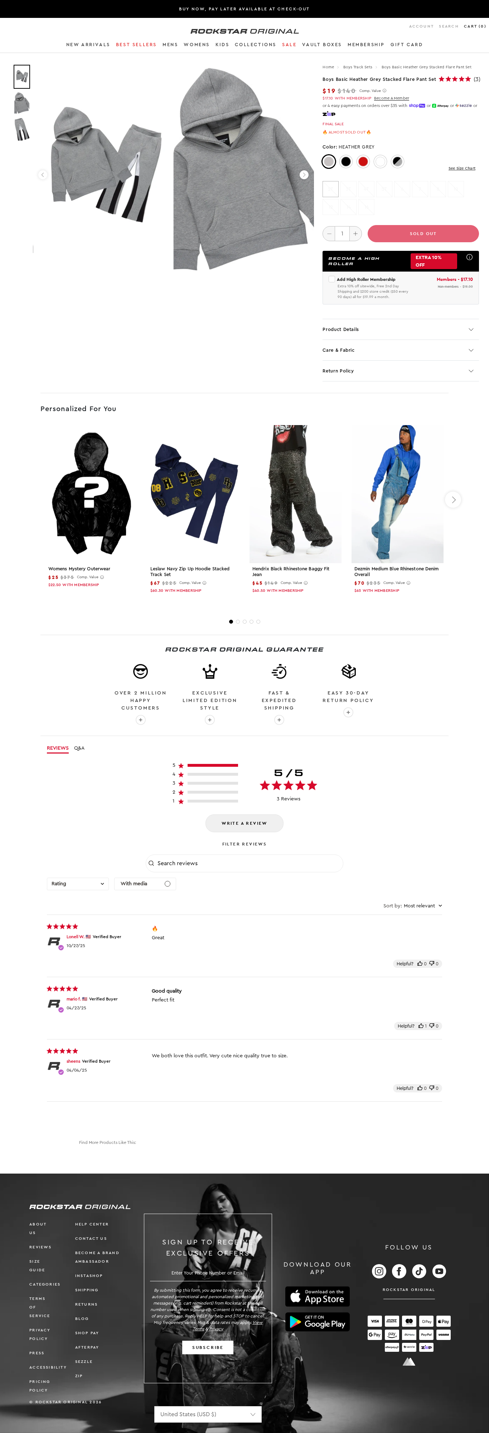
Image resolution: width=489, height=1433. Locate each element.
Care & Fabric (338, 350)
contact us (91, 1239)
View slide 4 (251, 622)
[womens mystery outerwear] (91, 494)
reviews (40, 1247)
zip (79, 1376)
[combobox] (78, 884)
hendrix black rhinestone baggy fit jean (290, 571)
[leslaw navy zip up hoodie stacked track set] (193, 494)
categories (44, 1284)
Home (328, 67)
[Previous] (42, 174)
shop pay (87, 1333)
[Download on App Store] (317, 1296)
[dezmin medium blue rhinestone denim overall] (398, 494)
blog (82, 1319)
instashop (89, 1276)
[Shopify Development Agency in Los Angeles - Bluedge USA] (409, 1362)
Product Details (341, 329)
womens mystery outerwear (79, 568)
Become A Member (391, 98)
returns (86, 1304)
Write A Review (244, 823)
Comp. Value (370, 91)
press (36, 1353)
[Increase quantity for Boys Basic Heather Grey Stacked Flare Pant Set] (355, 233)
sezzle (84, 1362)
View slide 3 (245, 622)
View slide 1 (231, 622)
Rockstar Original (409, 1290)
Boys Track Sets (358, 67)
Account (421, 26)
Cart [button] (475, 26)
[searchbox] (250, 863)
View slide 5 (258, 622)
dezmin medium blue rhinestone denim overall (396, 571)
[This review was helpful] (420, 963)
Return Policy (338, 371)
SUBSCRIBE (208, 1347)
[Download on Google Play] (317, 1322)
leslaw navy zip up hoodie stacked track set (189, 571)
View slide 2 (238, 622)
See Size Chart (462, 168)
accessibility (48, 1367)
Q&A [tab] (79, 748)
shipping (87, 1290)
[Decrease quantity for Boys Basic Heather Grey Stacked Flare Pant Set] (329, 233)
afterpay (87, 1347)
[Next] (304, 174)
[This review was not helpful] (432, 963)
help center (92, 1224)
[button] (88, 45)
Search (449, 26)
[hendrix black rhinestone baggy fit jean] (296, 494)
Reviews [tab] (58, 748)
